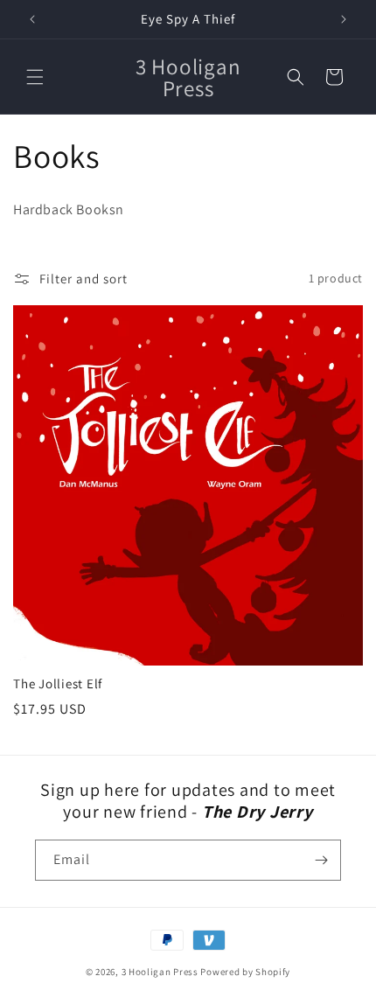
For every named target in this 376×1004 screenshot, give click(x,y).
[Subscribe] (321, 860)
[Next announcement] (343, 19)
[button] (35, 77)
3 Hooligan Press (160, 972)
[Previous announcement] (32, 19)
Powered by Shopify (245, 972)
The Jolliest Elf (57, 684)
